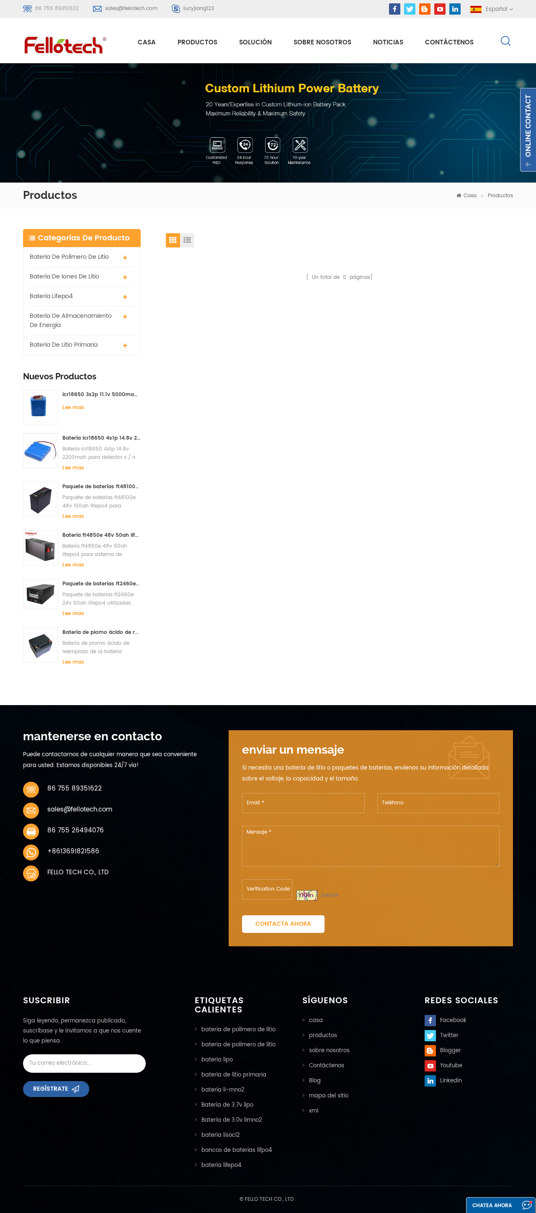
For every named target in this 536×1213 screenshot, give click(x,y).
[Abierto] (528, 130)
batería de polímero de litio (69, 257)
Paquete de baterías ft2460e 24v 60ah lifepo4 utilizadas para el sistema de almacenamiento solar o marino (101, 584)
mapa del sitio (328, 1096)
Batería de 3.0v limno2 (231, 1120)
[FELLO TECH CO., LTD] (72, 43)
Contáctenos (449, 42)
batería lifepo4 (51, 296)
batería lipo (217, 1060)
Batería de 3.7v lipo (227, 1105)
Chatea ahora (492, 1206)
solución (255, 42)
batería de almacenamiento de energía (71, 320)
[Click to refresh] (306, 895)
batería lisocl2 (220, 1135)
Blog (315, 1081)
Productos (197, 42)
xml (313, 1111)
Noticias (388, 42)
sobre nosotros (322, 42)
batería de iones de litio (64, 276)
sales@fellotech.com (131, 9)
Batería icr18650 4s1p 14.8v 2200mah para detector (101, 438)
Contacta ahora (283, 924)
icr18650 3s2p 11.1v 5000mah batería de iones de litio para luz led (101, 395)
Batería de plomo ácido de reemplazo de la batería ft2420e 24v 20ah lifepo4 (101, 632)
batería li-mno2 (223, 1090)
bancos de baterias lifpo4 (236, 1150)
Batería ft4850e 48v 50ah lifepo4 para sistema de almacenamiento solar (101, 535)
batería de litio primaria (64, 345)
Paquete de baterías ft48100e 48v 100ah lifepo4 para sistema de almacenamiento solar (101, 487)
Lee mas (73, 408)
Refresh (330, 895)
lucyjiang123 (198, 9)
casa (147, 42)
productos (323, 1035)
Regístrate (50, 1089)
